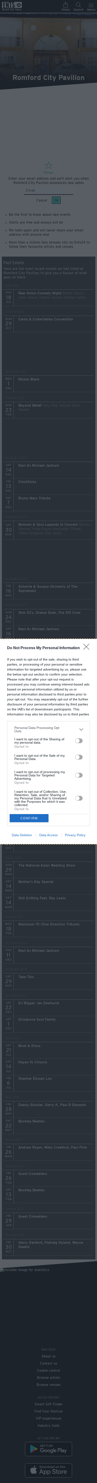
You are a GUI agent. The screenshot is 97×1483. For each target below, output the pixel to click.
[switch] (79, 740)
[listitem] (48, 729)
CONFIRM (29, 818)
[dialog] (48, 741)
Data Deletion (22, 835)
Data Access (48, 835)
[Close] (87, 648)
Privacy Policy (75, 835)
